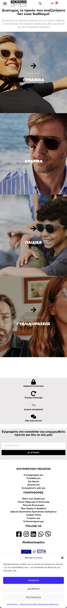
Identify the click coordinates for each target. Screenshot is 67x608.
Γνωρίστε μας (33, 518)
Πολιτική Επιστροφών (33, 505)
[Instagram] (26, 534)
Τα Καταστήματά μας (33, 521)
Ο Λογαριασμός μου (33, 475)
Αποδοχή (33, 580)
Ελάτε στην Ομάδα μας (33, 498)
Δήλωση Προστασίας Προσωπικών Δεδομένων (39, 604)
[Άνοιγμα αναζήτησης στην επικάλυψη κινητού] (40, 3)
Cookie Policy (12, 604)
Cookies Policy (33, 515)
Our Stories (33, 481)
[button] (62, 557)
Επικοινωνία (34, 484)
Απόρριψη (34, 589)
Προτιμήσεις (33, 597)
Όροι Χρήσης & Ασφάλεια (33, 508)
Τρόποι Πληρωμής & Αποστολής (34, 502)
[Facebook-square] (19, 534)
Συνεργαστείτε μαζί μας (33, 488)
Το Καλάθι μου (33, 478)
